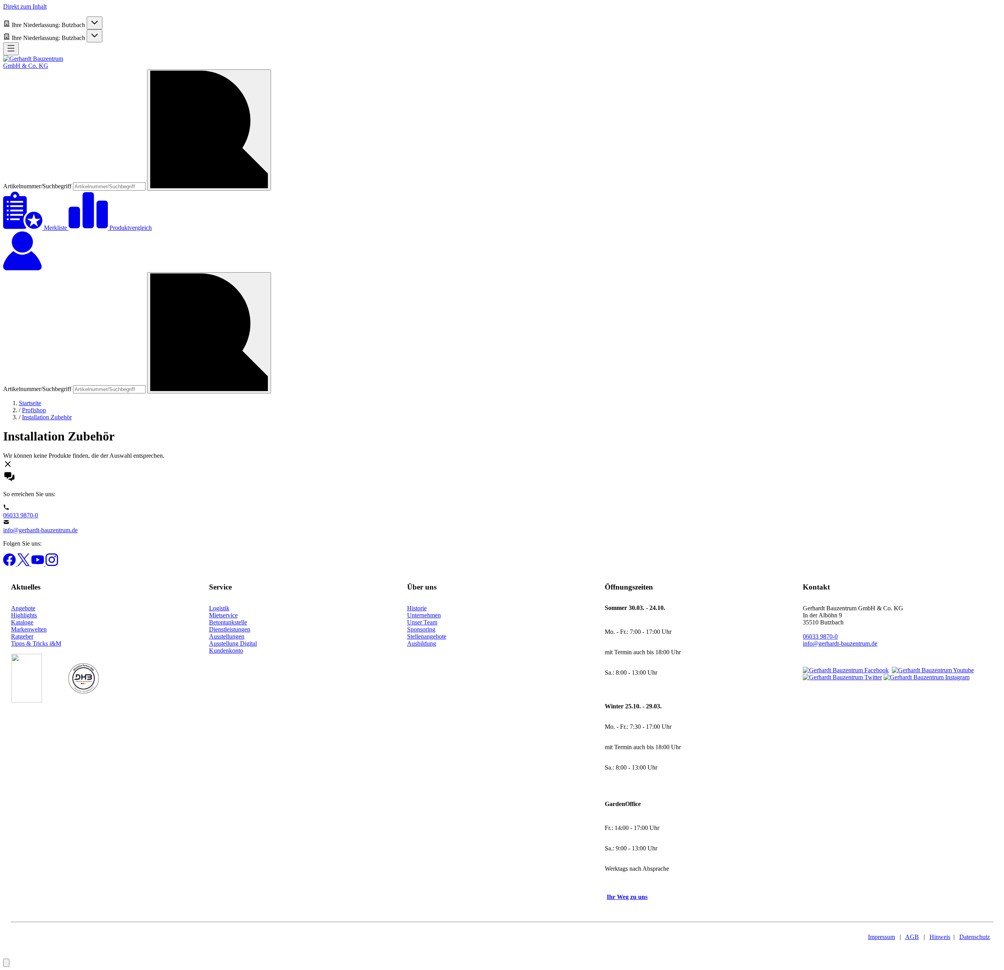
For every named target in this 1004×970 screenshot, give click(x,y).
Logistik (219, 608)
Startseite (30, 403)
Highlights (24, 615)
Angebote (23, 608)
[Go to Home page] (40, 65)
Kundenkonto (226, 650)
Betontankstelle (228, 622)
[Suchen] (209, 130)
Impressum (881, 937)
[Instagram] (51, 564)
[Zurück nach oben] (6, 963)
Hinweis (939, 937)
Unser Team (422, 622)
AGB (912, 937)
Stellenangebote (426, 636)
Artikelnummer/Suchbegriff (38, 186)
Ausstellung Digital (233, 643)
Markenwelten (29, 629)
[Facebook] (10, 564)
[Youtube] (38, 564)
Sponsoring (421, 629)
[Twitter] (24, 564)
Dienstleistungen (229, 629)
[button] (502, 464)
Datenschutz (974, 937)
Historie (417, 608)
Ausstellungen (226, 636)
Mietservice (223, 615)
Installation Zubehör (47, 417)
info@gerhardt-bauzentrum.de (40, 530)
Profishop (34, 410)
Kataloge (22, 622)
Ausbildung (421, 643)
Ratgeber (22, 636)
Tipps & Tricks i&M (36, 643)
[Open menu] (11, 48)
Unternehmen (424, 615)
